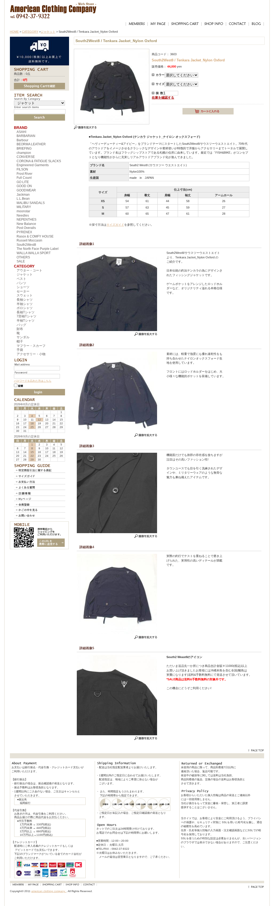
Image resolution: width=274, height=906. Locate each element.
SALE (21, 261)
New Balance (26, 224)
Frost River (24, 174)
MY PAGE (157, 24)
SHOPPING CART (184, 24)
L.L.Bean (23, 198)
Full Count (24, 178)
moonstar (23, 211)
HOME (14, 31)
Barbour (22, 140)
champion (24, 153)
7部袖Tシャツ (26, 316)
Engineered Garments (33, 165)
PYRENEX (24, 232)
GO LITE (23, 182)
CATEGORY (30, 31)
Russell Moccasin (29, 240)
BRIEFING (24, 148)
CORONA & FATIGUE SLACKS (39, 161)
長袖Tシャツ (26, 312)
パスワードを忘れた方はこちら (32, 380)
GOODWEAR (26, 190)
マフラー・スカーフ (31, 346)
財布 (20, 329)
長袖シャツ (25, 300)
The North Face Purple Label (38, 249)
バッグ (21, 325)
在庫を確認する (163, 97)
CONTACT (237, 24)
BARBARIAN (26, 136)
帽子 (20, 341)
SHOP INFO (213, 24)
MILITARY (24, 207)
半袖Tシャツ (26, 320)
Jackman (23, 194)
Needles (23, 215)
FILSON (22, 169)
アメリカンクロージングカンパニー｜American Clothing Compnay (53, 7)
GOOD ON (24, 186)
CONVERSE (26, 157)
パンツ (21, 283)
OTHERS (23, 257)
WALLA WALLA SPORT (34, 253)
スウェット (25, 295)
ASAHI (21, 132)
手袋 (20, 350)
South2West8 (26, 245)
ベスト (21, 279)
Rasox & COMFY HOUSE (35, 236)
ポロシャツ (25, 308)
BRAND (20, 127)
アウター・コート (29, 270)
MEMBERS (136, 24)
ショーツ (23, 287)
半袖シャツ (25, 304)
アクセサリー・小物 (31, 354)
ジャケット (48, 31)
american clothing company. (48, 891)
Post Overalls (26, 228)
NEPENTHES (26, 219)
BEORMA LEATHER (31, 144)
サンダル (23, 337)
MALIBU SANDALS (31, 203)
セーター (23, 291)
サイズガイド (115, 224)
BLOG (256, 24)
